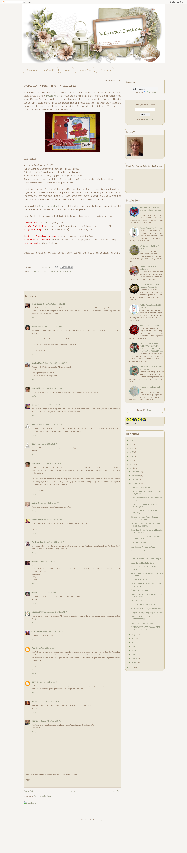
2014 (131, 456)
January (135, 662)
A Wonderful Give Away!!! (140, 487)
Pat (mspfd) (36, 388)
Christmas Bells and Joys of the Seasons (146, 609)
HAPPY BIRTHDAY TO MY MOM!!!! (143, 605)
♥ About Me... (50, 70)
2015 (131, 452)
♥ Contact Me (104, 70)
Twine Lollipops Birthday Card (142, 590)
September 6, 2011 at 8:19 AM (48, 592)
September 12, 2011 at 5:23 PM (50, 721)
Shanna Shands (37, 519)
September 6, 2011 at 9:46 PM (46, 648)
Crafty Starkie (37, 631)
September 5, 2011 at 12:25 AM (54, 304)
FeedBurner (150, 119)
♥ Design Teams (84, 70)
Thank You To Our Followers (151, 228)
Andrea (34, 503)
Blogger (150, 410)
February (135, 658)
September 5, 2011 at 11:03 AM (52, 388)
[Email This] (61, 267)
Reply (34, 317)
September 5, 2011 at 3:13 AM (52, 326)
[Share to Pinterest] (72, 267)
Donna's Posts (35, 271)
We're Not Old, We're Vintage (142, 623)
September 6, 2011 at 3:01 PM (56, 612)
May (134, 646)
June (134, 642)
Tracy (34, 444)
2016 (131, 448)
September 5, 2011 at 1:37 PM (47, 444)
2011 (131, 468)
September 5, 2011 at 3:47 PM (48, 503)
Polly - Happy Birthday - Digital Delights (146, 559)
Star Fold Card (136, 600)
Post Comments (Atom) (42, 796)
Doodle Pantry (53, 96)
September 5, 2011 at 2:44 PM (51, 463)
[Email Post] (56, 267)
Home (73, 791)
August (135, 634)
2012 (131, 464)
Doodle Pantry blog (48, 206)
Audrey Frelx (36, 326)
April (134, 650)
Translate (152, 92)
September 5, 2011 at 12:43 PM (49, 405)
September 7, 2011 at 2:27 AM (47, 682)
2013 (131, 460)
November (136, 476)
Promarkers (66, 271)
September (136, 484)
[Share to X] (66, 267)
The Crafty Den (37, 542)
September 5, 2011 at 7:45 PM (56, 561)
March (134, 654)
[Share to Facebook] (69, 267)
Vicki (33, 648)
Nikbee (34, 701)
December (136, 472)
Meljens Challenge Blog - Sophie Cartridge (147, 612)
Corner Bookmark (138, 551)
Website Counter (131, 424)
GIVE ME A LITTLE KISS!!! (149, 325)
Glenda (34, 592)
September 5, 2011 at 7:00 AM (56, 363)
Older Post (116, 791)
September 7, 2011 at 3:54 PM (48, 701)
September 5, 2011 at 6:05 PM (54, 542)
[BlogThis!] (64, 267)
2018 (131, 440)
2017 (131, 444)
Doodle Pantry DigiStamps (51, 271)
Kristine (34, 405)
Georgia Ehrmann (38, 561)
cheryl (34, 682)
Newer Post (28, 791)
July (134, 638)
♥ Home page (31, 70)
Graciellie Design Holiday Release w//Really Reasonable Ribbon (151, 209)
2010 (131, 667)
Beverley (35, 721)
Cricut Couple (37, 304)
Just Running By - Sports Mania (143, 547)
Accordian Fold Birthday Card (142, 563)
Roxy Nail (102, 820)
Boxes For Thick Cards (139, 555)
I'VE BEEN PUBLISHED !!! (140, 543)
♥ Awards (66, 70)
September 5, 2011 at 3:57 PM (54, 519)
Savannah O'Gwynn (39, 612)
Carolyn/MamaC (38, 363)
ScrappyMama (37, 424)
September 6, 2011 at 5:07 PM (53, 631)
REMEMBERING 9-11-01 (139, 580)
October (135, 480)
